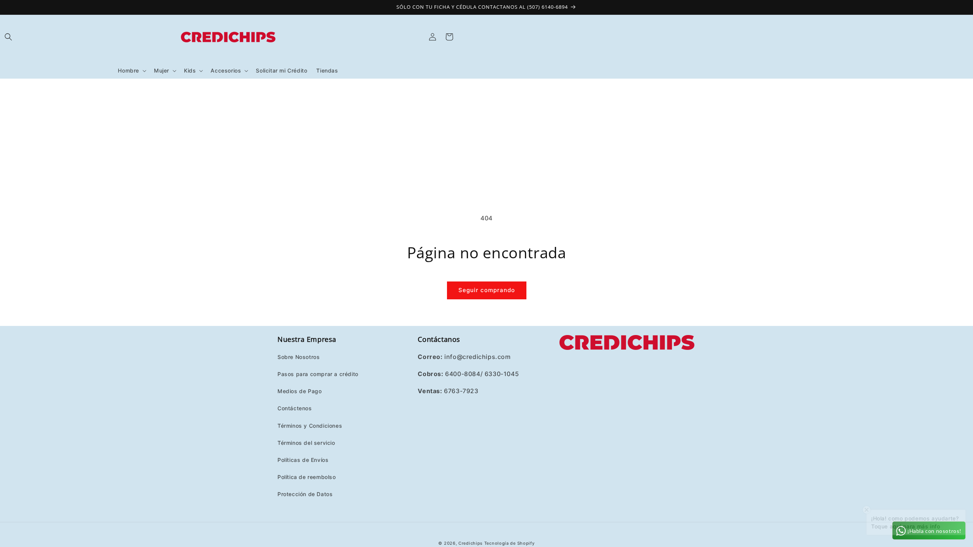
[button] (8, 36)
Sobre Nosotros (298, 357)
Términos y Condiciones (309, 425)
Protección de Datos (305, 494)
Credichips (470, 543)
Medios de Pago (299, 391)
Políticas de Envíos (302, 460)
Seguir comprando (486, 290)
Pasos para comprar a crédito (317, 374)
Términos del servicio (306, 442)
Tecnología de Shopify (509, 543)
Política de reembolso (306, 477)
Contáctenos (294, 408)
